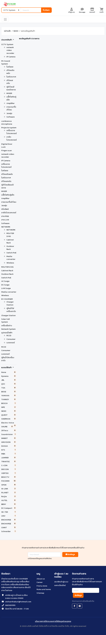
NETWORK (5, 226)
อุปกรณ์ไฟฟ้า (6, 332)
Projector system (8, 127)
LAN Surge (6, 288)
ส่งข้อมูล (71, 554)
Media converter (10, 258)
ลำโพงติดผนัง (10, 72)
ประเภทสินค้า (6, 39)
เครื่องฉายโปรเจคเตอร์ (11, 132)
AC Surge (5, 281)
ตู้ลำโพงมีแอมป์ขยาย (11, 88)
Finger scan (6, 150)
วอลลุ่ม (9, 113)
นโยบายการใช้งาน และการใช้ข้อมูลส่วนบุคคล (53, 621)
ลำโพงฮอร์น (9, 82)
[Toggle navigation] (5, 19)
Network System (8, 328)
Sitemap (40, 592)
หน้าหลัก (7, 30)
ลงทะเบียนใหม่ (60, 585)
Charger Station (10, 303)
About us (41, 578)
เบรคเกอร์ (10, 342)
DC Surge (5, 284)
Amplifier (10, 103)
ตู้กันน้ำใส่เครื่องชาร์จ (11, 310)
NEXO (15, 30)
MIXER (9, 93)
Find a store (42, 585)
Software (10, 116)
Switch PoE (11, 252)
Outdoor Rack (10, 248)
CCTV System (7, 44)
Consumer (10, 339)
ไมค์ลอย (9, 66)
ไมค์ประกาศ (11, 76)
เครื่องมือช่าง (6, 325)
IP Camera (10, 56)
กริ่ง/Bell (5, 209)
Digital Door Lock (6, 145)
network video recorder (10, 50)
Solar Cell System (5, 320)
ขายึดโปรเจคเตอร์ (11, 138)
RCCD (8, 335)
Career (40, 582)
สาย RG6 (5, 216)
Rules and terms (44, 589)
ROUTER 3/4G (10, 235)
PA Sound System (5, 62)
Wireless (10, 262)
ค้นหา (47, 10)
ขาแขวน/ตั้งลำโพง (11, 108)
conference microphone (6, 122)
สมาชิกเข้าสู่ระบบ (61, 581)
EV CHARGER (7, 298)
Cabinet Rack (10, 241)
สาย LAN (5, 219)
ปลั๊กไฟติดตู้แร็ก (11, 98)
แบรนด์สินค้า (6, 367)
